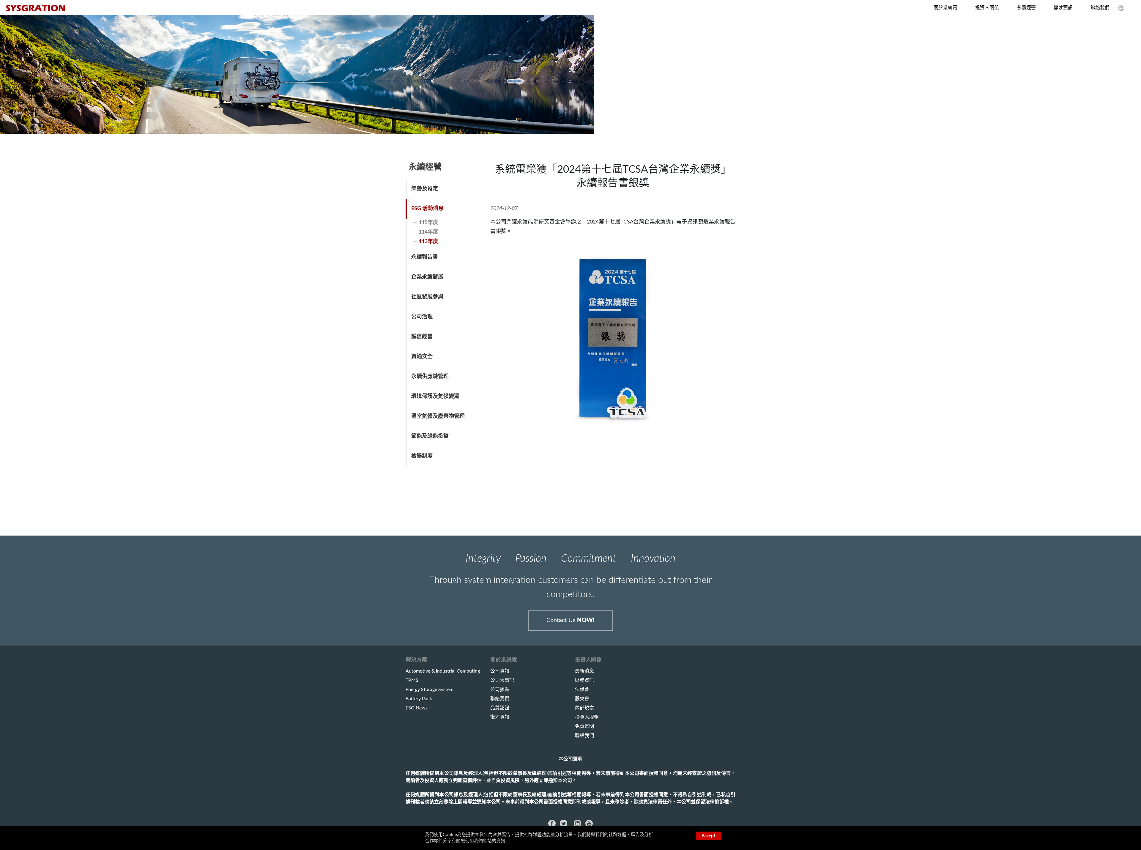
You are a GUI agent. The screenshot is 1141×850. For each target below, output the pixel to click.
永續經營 (1026, 7)
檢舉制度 (422, 456)
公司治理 (422, 316)
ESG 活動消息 (427, 208)
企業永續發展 (427, 277)
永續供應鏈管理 (430, 376)
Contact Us (570, 620)
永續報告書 (424, 257)
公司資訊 (499, 671)
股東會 (582, 698)
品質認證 (499, 708)
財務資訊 (584, 680)
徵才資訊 (1063, 7)
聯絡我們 (1100, 7)
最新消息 (584, 671)
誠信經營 (422, 336)
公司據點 (499, 689)
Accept (709, 836)
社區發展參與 (427, 297)
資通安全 (422, 356)
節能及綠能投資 (430, 436)
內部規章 (584, 708)
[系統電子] (36, 8)
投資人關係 (987, 7)
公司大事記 (502, 680)
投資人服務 (587, 717)
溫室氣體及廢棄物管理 (438, 416)
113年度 (428, 241)
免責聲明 (584, 726)
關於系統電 (945, 7)
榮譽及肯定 (424, 188)
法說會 (582, 689)
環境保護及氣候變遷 (435, 396)
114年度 (428, 232)
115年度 (428, 222)
